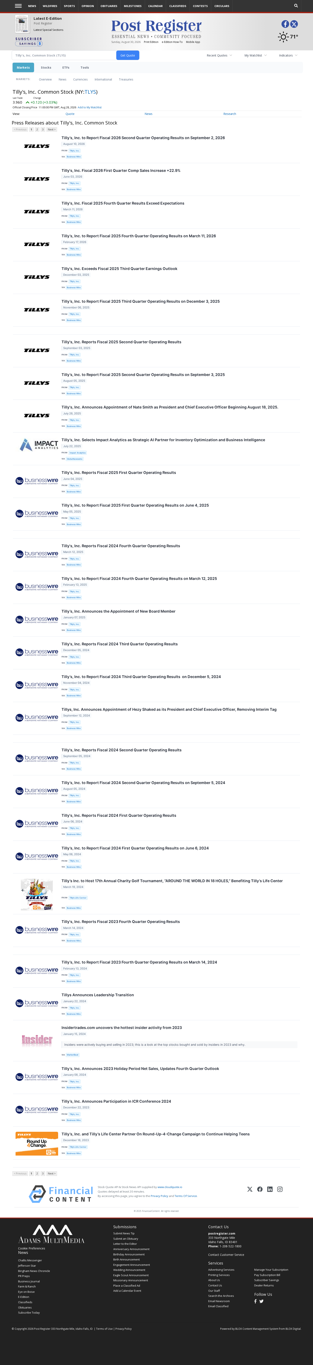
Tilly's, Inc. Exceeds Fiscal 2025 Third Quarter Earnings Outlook (119, 268)
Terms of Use (104, 1328)
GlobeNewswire (74, 459)
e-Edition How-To (172, 42)
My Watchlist (253, 55)
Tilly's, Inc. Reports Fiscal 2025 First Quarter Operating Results (119, 472)
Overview (45, 79)
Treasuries (126, 79)
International (103, 79)
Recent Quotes (217, 55)
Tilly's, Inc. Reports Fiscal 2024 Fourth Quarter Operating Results (121, 546)
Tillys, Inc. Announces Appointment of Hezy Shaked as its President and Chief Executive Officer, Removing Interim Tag (169, 709)
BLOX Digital (293, 1328)
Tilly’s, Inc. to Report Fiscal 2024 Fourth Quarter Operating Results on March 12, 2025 (139, 578)
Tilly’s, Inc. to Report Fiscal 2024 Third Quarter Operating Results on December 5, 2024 (141, 676)
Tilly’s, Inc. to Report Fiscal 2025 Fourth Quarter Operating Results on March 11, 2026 (139, 236)
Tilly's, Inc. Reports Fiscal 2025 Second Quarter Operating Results (121, 342)
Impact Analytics (78, 453)
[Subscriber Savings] (60, 41)
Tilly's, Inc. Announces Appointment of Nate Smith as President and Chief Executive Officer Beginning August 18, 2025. (170, 407)
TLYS (90, 91)
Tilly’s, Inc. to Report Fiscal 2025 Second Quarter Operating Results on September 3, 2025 (143, 374)
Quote (70, 114)
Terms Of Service (186, 1196)
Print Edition (151, 42)
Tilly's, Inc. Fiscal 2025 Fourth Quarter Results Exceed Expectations (123, 203)
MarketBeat (72, 1055)
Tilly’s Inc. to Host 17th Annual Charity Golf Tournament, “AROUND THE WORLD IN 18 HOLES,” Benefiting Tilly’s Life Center (172, 881)
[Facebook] (260, 1194)
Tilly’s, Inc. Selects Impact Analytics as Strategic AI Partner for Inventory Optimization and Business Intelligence (163, 440)
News (62, 79)
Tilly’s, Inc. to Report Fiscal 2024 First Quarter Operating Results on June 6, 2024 (135, 848)
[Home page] (156, 28)
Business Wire (74, 156)
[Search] (296, 6)
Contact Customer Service (226, 1255)
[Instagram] (280, 1194)
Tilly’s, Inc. (74, 151)
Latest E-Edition (48, 19)
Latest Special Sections (48, 30)
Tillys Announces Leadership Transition (98, 995)
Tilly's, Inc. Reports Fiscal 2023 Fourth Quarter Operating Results (121, 921)
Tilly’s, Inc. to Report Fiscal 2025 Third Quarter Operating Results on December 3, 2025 (141, 301)
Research (229, 114)
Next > (52, 129)
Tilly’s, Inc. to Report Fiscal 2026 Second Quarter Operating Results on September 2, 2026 (143, 138)
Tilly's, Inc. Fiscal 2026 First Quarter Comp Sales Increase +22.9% (121, 170)
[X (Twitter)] (250, 1194)
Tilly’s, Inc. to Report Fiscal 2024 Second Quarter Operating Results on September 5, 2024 (143, 782)
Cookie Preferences (31, 1248)
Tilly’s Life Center (78, 898)
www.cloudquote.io (170, 1187)
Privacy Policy (159, 1196)
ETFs (65, 67)
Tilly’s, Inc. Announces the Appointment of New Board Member (118, 611)
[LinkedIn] (270, 1194)
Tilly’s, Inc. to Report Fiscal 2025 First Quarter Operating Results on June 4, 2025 (135, 505)
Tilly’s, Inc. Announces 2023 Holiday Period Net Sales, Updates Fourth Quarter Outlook (140, 1068)
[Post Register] (21, 26)
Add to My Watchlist (90, 107)
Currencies (80, 79)
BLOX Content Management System (256, 1328)
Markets (23, 67)
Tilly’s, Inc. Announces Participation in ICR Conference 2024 (116, 1101)
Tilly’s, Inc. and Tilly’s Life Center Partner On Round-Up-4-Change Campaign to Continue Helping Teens (156, 1134)
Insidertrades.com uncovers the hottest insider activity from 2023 (122, 1027)
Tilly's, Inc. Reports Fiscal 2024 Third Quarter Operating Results (120, 644)
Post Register (43, 23)
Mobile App (193, 42)
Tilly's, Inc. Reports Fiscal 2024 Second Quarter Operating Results (122, 750)
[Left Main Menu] (18, 6)
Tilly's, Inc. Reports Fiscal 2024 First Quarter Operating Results (119, 815)
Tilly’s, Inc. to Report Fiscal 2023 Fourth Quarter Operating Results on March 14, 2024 (139, 962)
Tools (84, 67)
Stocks (46, 67)
